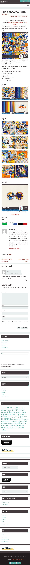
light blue (13, 419)
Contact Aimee (5, 397)
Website (3, 316)
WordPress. (21, 559)
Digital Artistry (5, 340)
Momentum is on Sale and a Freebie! (7, 260)
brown (3, 412)
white (16, 428)
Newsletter (4, 388)
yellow (3, 430)
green (8, 418)
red (15, 423)
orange (17, 421)
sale (19, 423)
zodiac (25, 16)
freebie (4, 416)
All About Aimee (5, 502)
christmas (10, 412)
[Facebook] (21, 1)
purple (12, 423)
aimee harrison (14, 407)
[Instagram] (26, 1)
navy (25, 419)
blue (22, 409)
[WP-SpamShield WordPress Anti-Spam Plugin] (6, 442)
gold (21, 417)
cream (24, 412)
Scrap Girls (21, 22)
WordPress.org (5, 541)
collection (18, 412)
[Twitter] (23, 1)
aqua (22, 408)
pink (25, 421)
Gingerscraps (16, 22)
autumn (4, 410)
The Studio (10, 22)
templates (16, 425)
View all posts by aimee (15, 248)
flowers (25, 414)
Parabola (14, 559)
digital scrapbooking (10, 414)
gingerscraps (16, 417)
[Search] (27, 378)
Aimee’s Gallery (5, 504)
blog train (16, 409)
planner (3, 423)
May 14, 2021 (5, 14)
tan (9, 426)
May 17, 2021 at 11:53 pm (13, 273)
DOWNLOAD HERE (15, 214)
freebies (9, 417)
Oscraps (3, 345)
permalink (10, 254)
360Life (3, 408)
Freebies (12, 16)
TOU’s (3, 394)
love (17, 419)
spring (23, 423)
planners (8, 423)
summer (4, 425)
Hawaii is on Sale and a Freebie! (23, 260)
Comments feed (5, 539)
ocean (7, 421)
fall (22, 414)
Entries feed (4, 537)
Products (22, 16)
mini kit (20, 419)
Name (3, 305)
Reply (26, 280)
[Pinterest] (28, 1)
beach (9, 410)
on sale (11, 421)
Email (3, 311)
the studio (10, 428)
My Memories (5, 347)
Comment (4, 292)
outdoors (22, 421)
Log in (3, 534)
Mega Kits (17, 16)
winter (21, 428)
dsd (20, 414)
